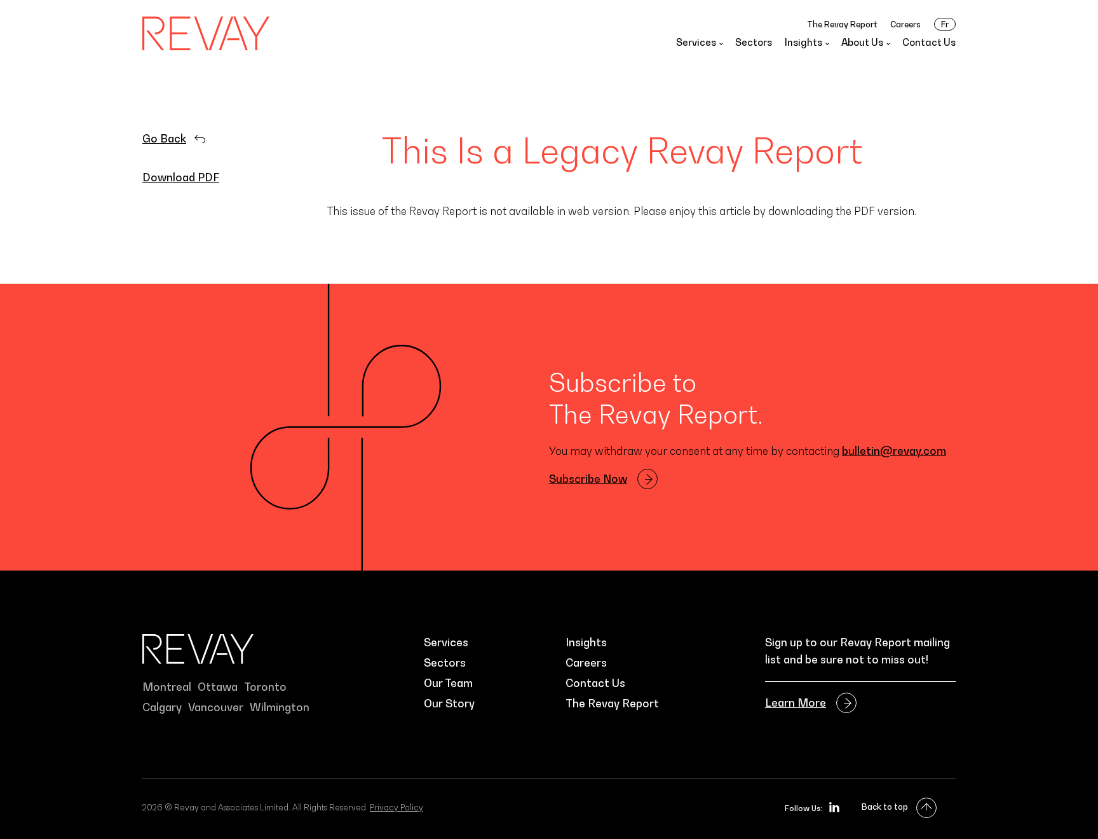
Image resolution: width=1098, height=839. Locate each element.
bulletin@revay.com (894, 451)
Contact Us (929, 42)
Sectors (753, 42)
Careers (905, 24)
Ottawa (218, 687)
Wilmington (279, 707)
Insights (586, 642)
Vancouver (215, 707)
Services (446, 642)
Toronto (265, 687)
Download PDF (180, 177)
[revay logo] (205, 33)
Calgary (162, 707)
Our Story (449, 703)
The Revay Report (842, 24)
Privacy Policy (396, 807)
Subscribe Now (588, 479)
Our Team (448, 683)
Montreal (166, 687)
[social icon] (834, 807)
